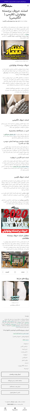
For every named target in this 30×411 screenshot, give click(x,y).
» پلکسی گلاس (24, 346)
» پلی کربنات (25, 349)
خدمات (22, 21)
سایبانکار (25, 21)
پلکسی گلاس (11, 321)
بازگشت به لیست (15, 272)
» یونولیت (25, 355)
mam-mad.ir (10, 404)
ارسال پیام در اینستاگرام (15, 386)
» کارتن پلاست (24, 352)
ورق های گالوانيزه (16, 325)
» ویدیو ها (26, 368)
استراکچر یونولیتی (15, 305)
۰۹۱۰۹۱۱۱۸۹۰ (6, 1)
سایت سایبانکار (14, 402)
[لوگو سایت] (6, 5)
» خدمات (27, 363)
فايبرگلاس (7, 324)
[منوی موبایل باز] (28, 5)
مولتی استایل (25, 360)
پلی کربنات (13, 324)
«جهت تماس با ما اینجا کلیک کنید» (21, 333)
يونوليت (19, 322)
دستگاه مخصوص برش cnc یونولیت (21, 166)
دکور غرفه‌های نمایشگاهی (10, 134)
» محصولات (26, 344)
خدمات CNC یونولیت (23, 366)
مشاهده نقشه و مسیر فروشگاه (15, 381)
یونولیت (27, 34)
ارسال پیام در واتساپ (15, 374)
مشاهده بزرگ (2, 282)
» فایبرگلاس (25, 357)
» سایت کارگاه (26, 340)
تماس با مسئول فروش (15, 392)
